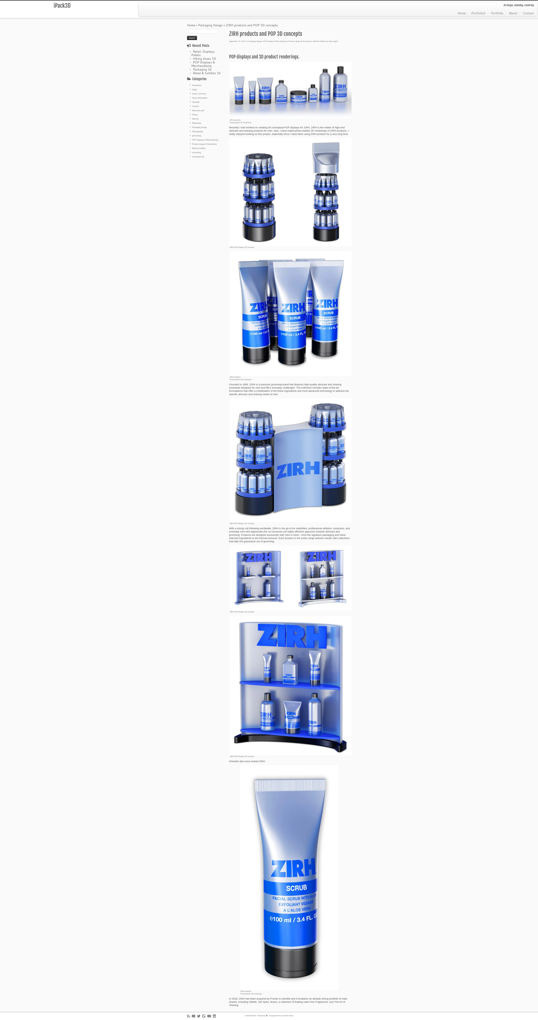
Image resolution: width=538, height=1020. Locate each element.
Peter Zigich (333, 41)
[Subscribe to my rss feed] (189, 1016)
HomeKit (196, 102)
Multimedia (196, 123)
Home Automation (199, 98)
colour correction (199, 93)
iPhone (195, 114)
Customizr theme (287, 1016)
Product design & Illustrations (204, 144)
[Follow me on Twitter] (199, 1016)
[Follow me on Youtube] (210, 1016)
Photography (197, 131)
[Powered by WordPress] (267, 1015)
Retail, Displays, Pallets (203, 53)
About (513, 13)
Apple (194, 89)
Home (462, 13)
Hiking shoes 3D (204, 58)
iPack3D (62, 5)
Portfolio (497, 13)
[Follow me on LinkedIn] (215, 1016)
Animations (196, 85)
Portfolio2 (478, 13)
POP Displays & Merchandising (203, 64)
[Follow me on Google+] (204, 1016)
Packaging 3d (202, 69)
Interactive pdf (198, 110)
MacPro (195, 119)
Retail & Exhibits (199, 148)
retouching (196, 152)
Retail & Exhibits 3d (206, 73)
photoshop (196, 135)
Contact (528, 13)
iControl (195, 106)
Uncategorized (198, 156)
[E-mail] (194, 1016)
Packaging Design (210, 25)
